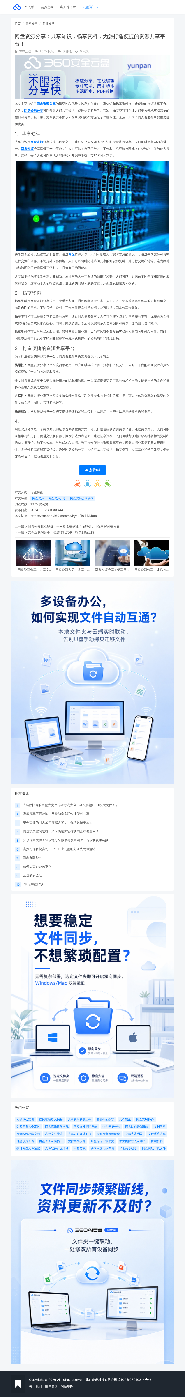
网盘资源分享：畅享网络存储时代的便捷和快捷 (112, 569)
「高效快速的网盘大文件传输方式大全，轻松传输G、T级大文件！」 (70, 805)
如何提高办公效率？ (37, 866)
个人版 (29, 7)
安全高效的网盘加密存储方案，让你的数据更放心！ (59, 822)
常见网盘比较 (33, 884)
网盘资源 (36, 142)
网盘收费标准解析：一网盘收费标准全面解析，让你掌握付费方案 (74, 526)
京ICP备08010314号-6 (134, 1379)
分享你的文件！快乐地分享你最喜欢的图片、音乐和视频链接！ (67, 840)
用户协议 (51, 1386)
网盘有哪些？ (32, 858)
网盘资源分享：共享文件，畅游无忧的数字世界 (33, 569)
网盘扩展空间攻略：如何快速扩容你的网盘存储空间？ (61, 831)
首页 (18, 23)
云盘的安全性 (32, 875)
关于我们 (35, 1386)
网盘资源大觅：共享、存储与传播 (73, 569)
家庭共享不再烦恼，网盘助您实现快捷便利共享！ (57, 814)
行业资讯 (48, 23)
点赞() (94, 470)
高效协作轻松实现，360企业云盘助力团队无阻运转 (59, 849)
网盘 (71, 254)
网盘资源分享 (46, 104)
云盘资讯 (89, 7)
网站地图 (67, 1386)
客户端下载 (68, 7)
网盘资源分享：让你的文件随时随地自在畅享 (151, 569)
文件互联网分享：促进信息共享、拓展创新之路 (61, 532)
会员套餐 (47, 7)
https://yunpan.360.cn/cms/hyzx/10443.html (63, 516)
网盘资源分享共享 (82, 498)
